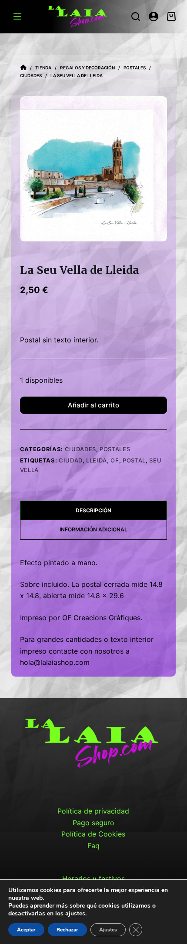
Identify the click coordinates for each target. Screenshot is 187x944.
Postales (115, 449)
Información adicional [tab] (93, 529)
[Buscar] (135, 16)
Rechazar (67, 929)
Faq (93, 845)
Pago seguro (93, 822)
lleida (96, 460)
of (114, 460)
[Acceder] (153, 16)
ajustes (75, 914)
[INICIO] (23, 68)
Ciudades (80, 449)
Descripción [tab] (93, 510)
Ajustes (108, 929)
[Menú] (17, 16)
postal (134, 460)
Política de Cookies (93, 834)
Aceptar (26, 929)
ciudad (71, 460)
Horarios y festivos (93, 878)
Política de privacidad (93, 811)
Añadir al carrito (93, 405)
